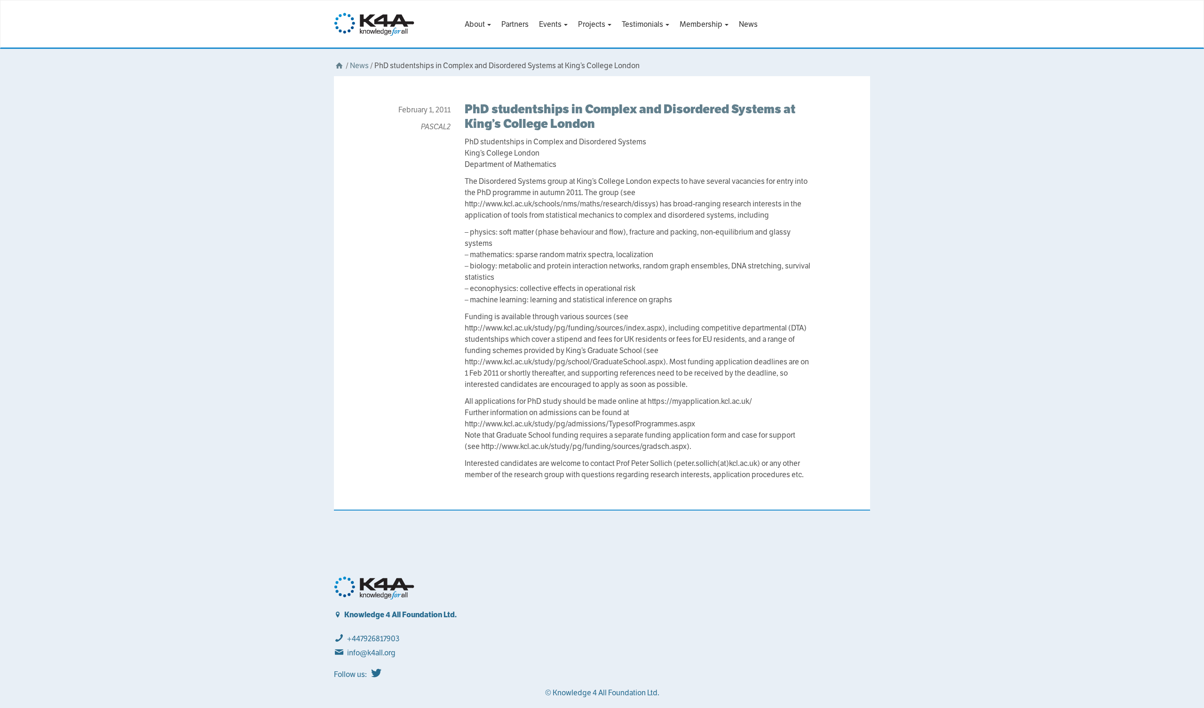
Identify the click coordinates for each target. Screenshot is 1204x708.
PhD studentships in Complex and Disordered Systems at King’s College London (630, 116)
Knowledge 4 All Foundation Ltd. (400, 615)
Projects (592, 24)
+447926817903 (373, 639)
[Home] (339, 66)
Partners (515, 24)
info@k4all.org (371, 653)
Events (551, 24)
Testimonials (643, 24)
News (748, 24)
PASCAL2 (436, 127)
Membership (702, 24)
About (475, 24)
